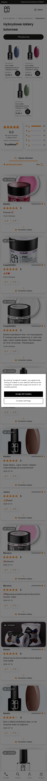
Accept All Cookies (23, 394)
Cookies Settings (23, 401)
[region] (23, 390)
